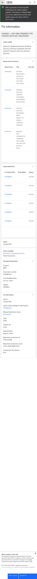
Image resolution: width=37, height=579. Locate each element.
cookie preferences (8, 567)
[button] (35, 553)
